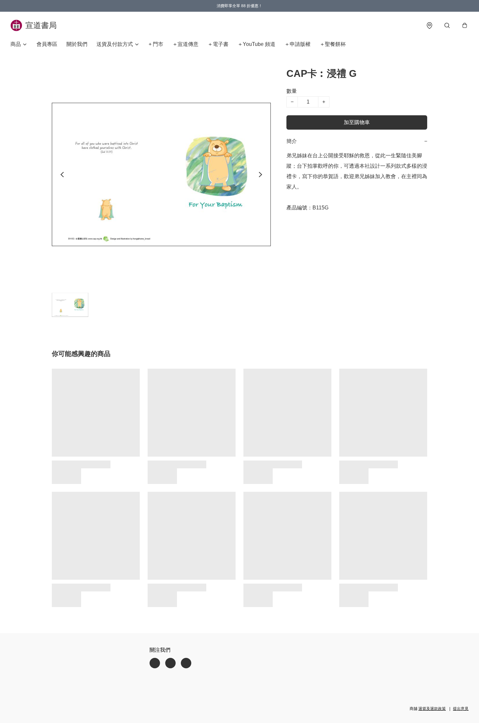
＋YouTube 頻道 (256, 44)
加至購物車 (357, 122)
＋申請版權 (297, 44)
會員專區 (46, 44)
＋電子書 (218, 44)
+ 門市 (156, 44)
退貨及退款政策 (432, 708)
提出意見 (461, 708)
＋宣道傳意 (185, 44)
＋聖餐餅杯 (333, 44)
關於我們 (76, 44)
